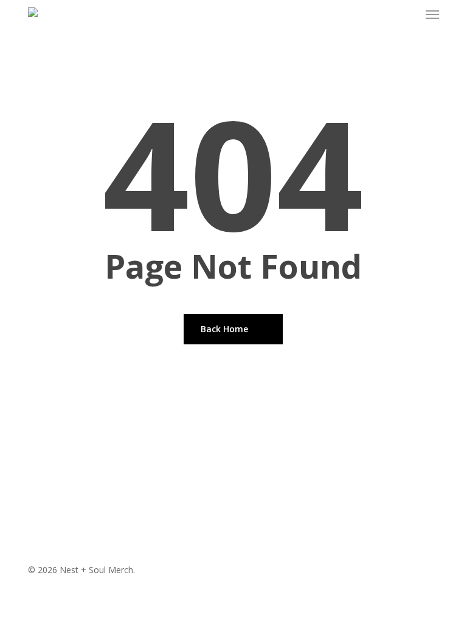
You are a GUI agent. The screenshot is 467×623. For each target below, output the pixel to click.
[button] (432, 15)
